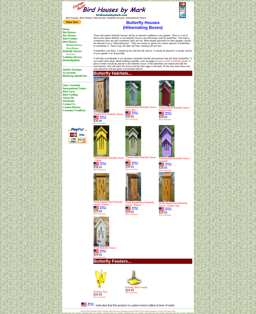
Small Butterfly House (105, 248)
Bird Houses (92, 311)
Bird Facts (140, 311)
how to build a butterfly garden (173, 61)
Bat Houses (114, 311)
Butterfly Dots (100, 291)
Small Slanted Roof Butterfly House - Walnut (139, 203)
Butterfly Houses (127, 311)
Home (83, 311)
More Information (100, 123)
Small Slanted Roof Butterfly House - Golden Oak (173, 204)
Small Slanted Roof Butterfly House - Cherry (108, 203)
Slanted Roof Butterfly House (108, 114)
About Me (171, 311)
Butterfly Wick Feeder (136, 287)
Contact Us (161, 311)
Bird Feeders (103, 311)
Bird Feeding (150, 311)
